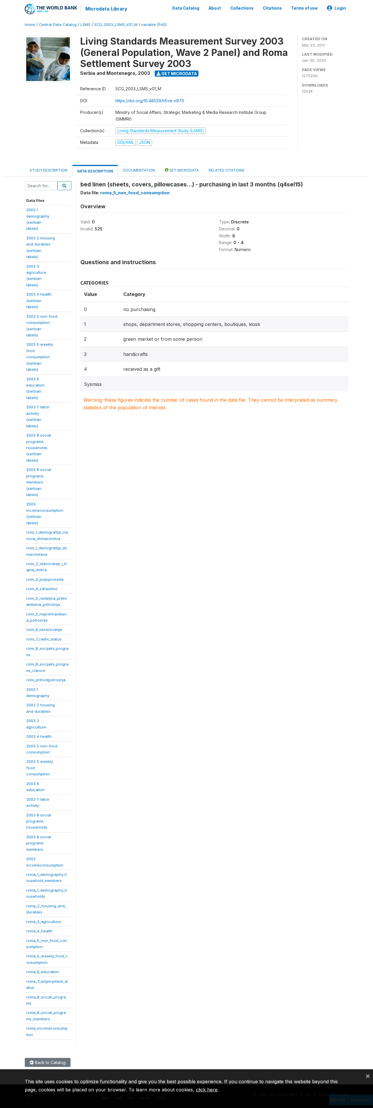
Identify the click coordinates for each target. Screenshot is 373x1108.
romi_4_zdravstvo (41, 588)
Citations (272, 8)
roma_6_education (42, 971)
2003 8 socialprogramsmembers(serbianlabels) (38, 482)
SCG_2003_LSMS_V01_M (116, 24)
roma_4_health (39, 931)
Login (340, 8)
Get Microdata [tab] (183, 170)
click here (206, 1090)
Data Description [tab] (95, 171)
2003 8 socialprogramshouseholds (38, 821)
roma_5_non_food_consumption (135, 192)
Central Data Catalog (58, 24)
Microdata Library (106, 9)
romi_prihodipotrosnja (46, 679)
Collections (242, 8)
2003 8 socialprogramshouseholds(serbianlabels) (38, 448)
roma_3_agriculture (43, 921)
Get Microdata (179, 73)
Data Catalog (185, 8)
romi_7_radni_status (43, 639)
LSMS (85, 24)
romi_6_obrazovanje (44, 629)
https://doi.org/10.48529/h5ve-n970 (149, 100)
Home (30, 24)
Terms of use (304, 8)
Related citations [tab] (226, 170)
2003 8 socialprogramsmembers (38, 843)
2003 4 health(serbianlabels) (39, 300)
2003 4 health (39, 736)
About (215, 8)
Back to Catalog (50, 1062)
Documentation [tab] (139, 170)
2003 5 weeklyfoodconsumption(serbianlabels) (39, 357)
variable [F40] (153, 24)
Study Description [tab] (48, 170)
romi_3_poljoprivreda (45, 579)
